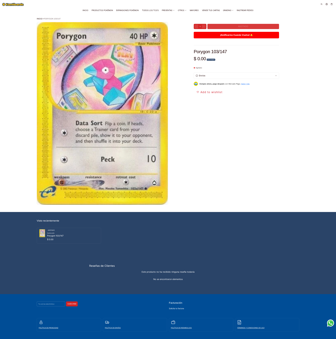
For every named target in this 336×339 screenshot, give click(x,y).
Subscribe (71, 304)
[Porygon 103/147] (69, 235)
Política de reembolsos (181, 328)
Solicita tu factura (176, 308)
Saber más (245, 83)
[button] (321, 4)
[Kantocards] (13, 4)
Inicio (39, 19)
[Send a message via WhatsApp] (330, 323)
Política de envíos (113, 328)
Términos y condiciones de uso (250, 328)
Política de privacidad (48, 328)
